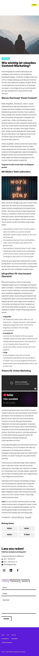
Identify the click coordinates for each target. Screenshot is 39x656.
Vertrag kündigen (7, 642)
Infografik (28, 517)
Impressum (14, 638)
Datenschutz (5, 638)
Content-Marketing (17, 517)
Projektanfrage (14, 581)
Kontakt (4, 581)
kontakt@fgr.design (10, 564)
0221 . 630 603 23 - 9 (10, 562)
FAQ (8, 635)
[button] (10, 528)
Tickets (13, 635)
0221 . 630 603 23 (9, 559)
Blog (3, 635)
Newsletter (25, 581)
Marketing (6, 58)
